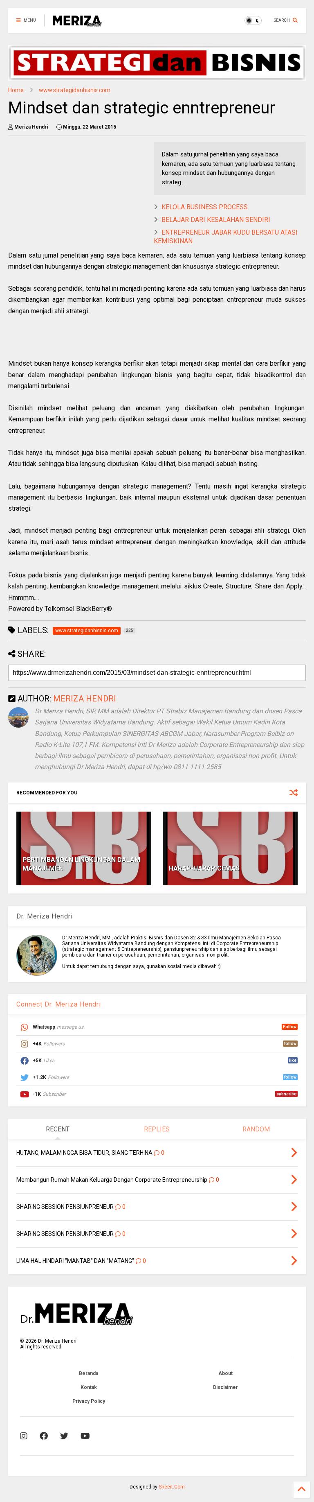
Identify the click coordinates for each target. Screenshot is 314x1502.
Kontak (89, 1387)
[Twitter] (64, 1436)
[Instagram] (23, 1436)
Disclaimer (225, 1387)
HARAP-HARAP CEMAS (204, 868)
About (225, 1373)
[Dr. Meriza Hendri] (77, 23)
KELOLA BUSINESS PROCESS (204, 207)
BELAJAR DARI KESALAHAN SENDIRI (215, 220)
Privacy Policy (88, 1401)
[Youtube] (85, 1436)
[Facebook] (44, 1436)
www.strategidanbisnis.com (74, 90)
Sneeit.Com (172, 1487)
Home (16, 90)
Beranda (88, 1373)
